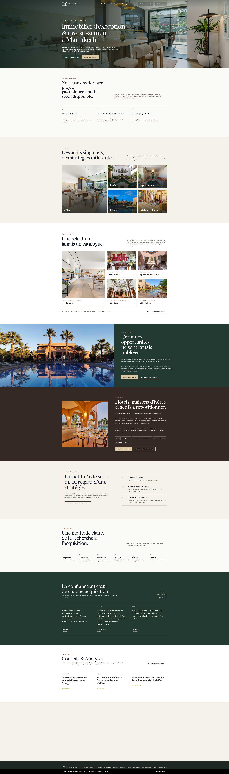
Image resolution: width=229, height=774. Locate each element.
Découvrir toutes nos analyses (156, 663)
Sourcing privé (126, 4)
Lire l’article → (66, 688)
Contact (129, 767)
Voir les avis (162, 597)
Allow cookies (160, 771)
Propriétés (103, 4)
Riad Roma (114, 275)
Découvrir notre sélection (71, 57)
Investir (110, 4)
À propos (134, 4)
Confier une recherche (146, 4)
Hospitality (117, 4)
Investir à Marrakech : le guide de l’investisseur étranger (74, 681)
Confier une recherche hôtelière (144, 449)
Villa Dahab (145, 303)
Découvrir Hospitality (123, 449)
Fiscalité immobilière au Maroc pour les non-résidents (109, 681)
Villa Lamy (68, 303)
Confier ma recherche (129, 377)
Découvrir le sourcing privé (149, 377)
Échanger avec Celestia (124, 751)
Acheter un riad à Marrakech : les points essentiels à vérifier (148, 679)
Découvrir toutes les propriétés (156, 311)
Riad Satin (114, 303)
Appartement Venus (149, 275)
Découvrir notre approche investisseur (78, 504)
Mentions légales (146, 767)
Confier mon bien (161, 4)
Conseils (115, 767)
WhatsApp (136, 767)
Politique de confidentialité (160, 767)
